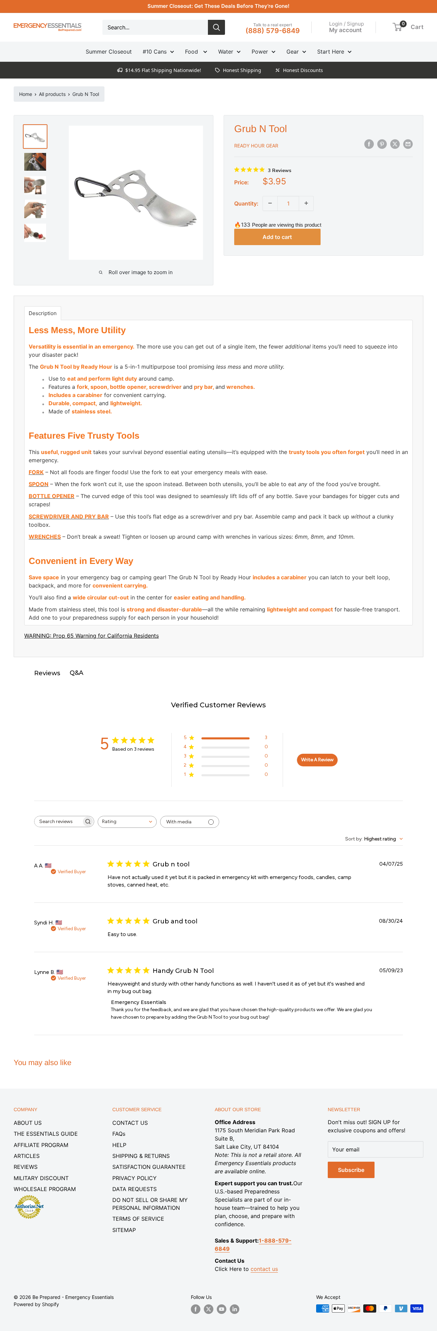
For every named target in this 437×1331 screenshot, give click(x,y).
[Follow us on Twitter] (208, 1309)
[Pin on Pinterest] (382, 144)
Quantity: (246, 203)
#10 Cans (155, 51)
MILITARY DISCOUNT (41, 1178)
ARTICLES (27, 1155)
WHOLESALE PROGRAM (45, 1189)
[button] (397, 27)
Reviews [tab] (47, 673)
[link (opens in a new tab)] (29, 1196)
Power (260, 51)
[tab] (42, 313)
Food (192, 51)
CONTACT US (130, 1122)
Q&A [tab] (76, 673)
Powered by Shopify (36, 1304)
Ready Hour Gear (256, 145)
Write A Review (317, 760)
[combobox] (127, 822)
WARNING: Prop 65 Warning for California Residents (91, 635)
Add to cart (277, 236)
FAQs (118, 1133)
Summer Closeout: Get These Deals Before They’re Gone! (218, 6)
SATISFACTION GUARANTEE (149, 1166)
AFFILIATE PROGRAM (41, 1145)
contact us (264, 1268)
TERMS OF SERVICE (138, 1218)
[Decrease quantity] (270, 203)
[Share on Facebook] (369, 144)
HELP (119, 1145)
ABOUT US (28, 1122)
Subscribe (351, 1169)
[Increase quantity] (306, 203)
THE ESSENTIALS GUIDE (46, 1133)
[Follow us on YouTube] (221, 1309)
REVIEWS (26, 1166)
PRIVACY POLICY (134, 1178)
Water (225, 51)
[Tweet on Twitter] (395, 144)
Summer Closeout (109, 51)
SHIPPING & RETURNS (141, 1155)
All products (52, 94)
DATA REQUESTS (134, 1189)
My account (345, 29)
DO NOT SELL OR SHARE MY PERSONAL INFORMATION (150, 1204)
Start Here (330, 51)
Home (25, 94)
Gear (292, 51)
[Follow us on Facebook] (195, 1309)
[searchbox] (58, 821)
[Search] (216, 27)
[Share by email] (408, 144)
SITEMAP (124, 1230)
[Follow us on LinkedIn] (234, 1309)
